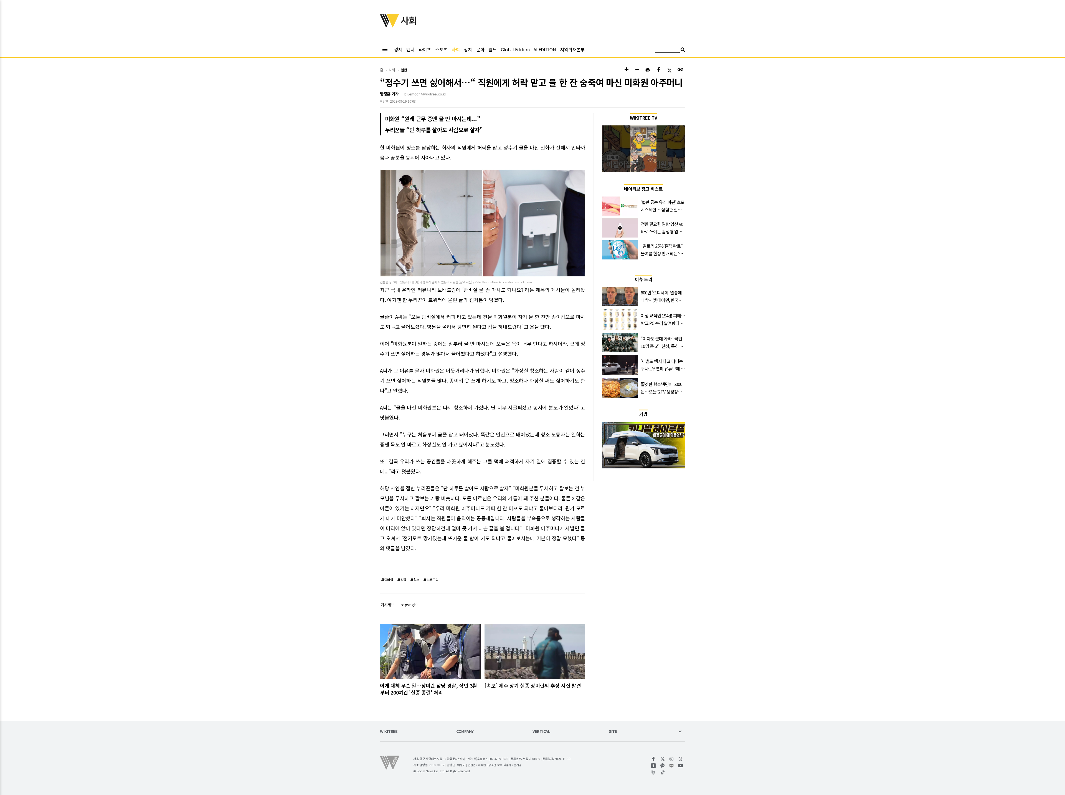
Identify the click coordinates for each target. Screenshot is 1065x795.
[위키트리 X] (662, 759)
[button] (626, 70)
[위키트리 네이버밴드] (653, 772)
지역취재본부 (572, 49)
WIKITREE (388, 731)
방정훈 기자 (389, 94)
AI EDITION (545, 49)
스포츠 (441, 49)
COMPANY (465, 731)
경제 (398, 49)
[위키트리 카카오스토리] (653, 765)
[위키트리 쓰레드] (680, 759)
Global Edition (515, 49)
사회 (456, 49)
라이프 (425, 49)
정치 (468, 49)
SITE (613, 731)
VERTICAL (541, 731)
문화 (480, 49)
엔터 (410, 49)
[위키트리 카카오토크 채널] (662, 765)
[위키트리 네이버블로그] (671, 765)
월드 (492, 49)
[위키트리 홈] (389, 25)
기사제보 (388, 604)
